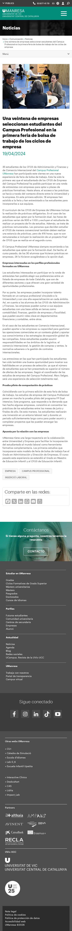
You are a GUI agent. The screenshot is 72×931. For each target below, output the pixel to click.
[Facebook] (14, 714)
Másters (10, 590)
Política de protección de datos (22, 918)
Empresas (11, 625)
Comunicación (16, 39)
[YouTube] (58, 714)
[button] (55, 3)
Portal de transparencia (19, 676)
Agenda (10, 647)
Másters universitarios (18, 586)
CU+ (9, 748)
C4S (9, 786)
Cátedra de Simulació (19, 753)
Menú (6, 53)
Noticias (29, 39)
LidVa (10, 790)
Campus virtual (14, 679)
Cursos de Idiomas (16, 600)
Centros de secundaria (18, 622)
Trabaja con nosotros (17, 672)
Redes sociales (14, 654)
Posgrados (11, 593)
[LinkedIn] (36, 714)
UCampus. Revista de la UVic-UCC (25, 657)
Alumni (10, 628)
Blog (8, 650)
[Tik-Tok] (47, 714)
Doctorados (12, 596)
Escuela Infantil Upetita (20, 766)
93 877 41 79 (43, 3)
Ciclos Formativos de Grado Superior (26, 583)
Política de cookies (15, 914)
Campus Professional (36, 471)
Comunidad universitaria (19, 618)
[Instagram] (25, 714)
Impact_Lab (13, 794)
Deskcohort (13, 781)
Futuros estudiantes (17, 615)
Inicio (5, 39)
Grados (10, 580)
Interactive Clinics (17, 777)
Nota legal (10, 911)
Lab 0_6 (11, 761)
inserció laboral (16, 477)
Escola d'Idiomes (16, 757)
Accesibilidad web (15, 921)
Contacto (36, 551)
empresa (10, 471)
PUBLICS (9, 3)
